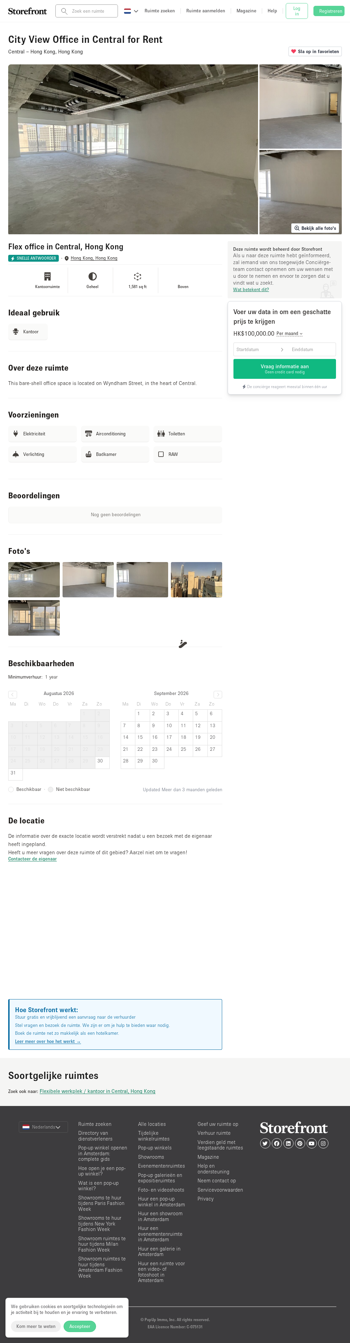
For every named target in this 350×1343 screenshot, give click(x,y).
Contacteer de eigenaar (32, 858)
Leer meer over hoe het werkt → (48, 1041)
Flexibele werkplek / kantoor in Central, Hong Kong (98, 1091)
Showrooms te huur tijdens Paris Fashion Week (101, 1203)
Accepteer (79, 1326)
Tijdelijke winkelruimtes (154, 1136)
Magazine (208, 1157)
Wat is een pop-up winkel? (98, 1186)
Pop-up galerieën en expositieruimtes (160, 1178)
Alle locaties (152, 1124)
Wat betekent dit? (251, 289)
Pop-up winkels (155, 1148)
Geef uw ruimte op (218, 1124)
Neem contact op (217, 1180)
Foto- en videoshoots (161, 1190)
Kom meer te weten (35, 1326)
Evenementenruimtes (161, 1166)
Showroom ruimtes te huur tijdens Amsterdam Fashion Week (102, 1267)
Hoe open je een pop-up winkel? (101, 1171)
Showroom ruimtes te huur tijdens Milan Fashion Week (102, 1244)
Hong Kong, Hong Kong (94, 258)
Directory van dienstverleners (95, 1136)
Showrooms (151, 1157)
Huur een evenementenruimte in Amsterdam (160, 1233)
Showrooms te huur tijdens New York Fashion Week (99, 1223)
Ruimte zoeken (94, 1124)
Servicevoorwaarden (220, 1190)
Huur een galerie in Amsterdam (159, 1251)
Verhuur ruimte (214, 1133)
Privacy (206, 1199)
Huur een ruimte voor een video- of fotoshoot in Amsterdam (161, 1271)
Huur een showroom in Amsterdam (160, 1216)
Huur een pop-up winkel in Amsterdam (161, 1201)
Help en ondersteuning (213, 1168)
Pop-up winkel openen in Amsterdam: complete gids (102, 1153)
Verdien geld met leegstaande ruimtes (220, 1145)
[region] (115, 939)
